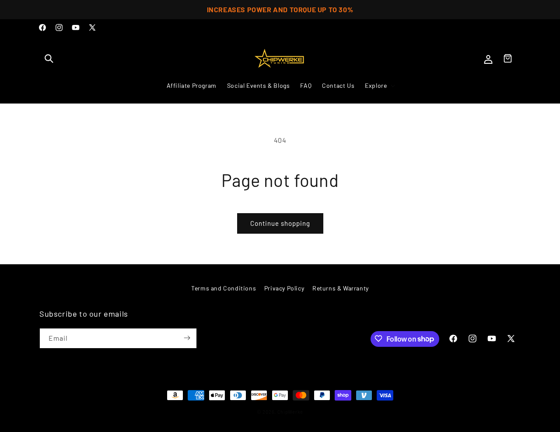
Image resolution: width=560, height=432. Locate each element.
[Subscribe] (186, 338)
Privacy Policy (284, 288)
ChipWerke (290, 412)
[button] (49, 58)
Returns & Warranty (340, 288)
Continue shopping (280, 223)
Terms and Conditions (223, 288)
